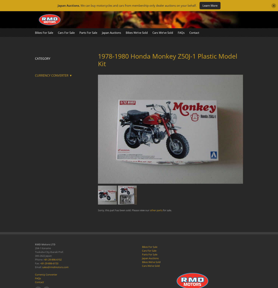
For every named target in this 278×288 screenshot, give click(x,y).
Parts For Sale (149, 254)
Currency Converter (46, 274)
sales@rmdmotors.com (55, 267)
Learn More (210, 5)
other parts (156, 210)
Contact (39, 282)
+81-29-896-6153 (49, 263)
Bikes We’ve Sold (151, 262)
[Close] (273, 5)
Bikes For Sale (149, 247)
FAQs (38, 278)
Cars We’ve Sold (151, 266)
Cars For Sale (149, 250)
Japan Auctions (150, 258)
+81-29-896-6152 (52, 259)
